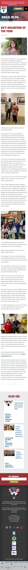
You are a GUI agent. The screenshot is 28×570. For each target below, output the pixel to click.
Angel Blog (11, 21)
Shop (18, 566)
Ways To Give (11, 563)
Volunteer (7, 562)
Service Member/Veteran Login (7, 567)
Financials (16, 562)
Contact (14, 566)
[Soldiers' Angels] (3, 10)
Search (21, 566)
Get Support (2, 563)
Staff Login (25, 567)
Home (2, 21)
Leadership (21, 562)
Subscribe (14, 482)
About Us (6, 21)
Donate (18, 9)
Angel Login (2, 567)
